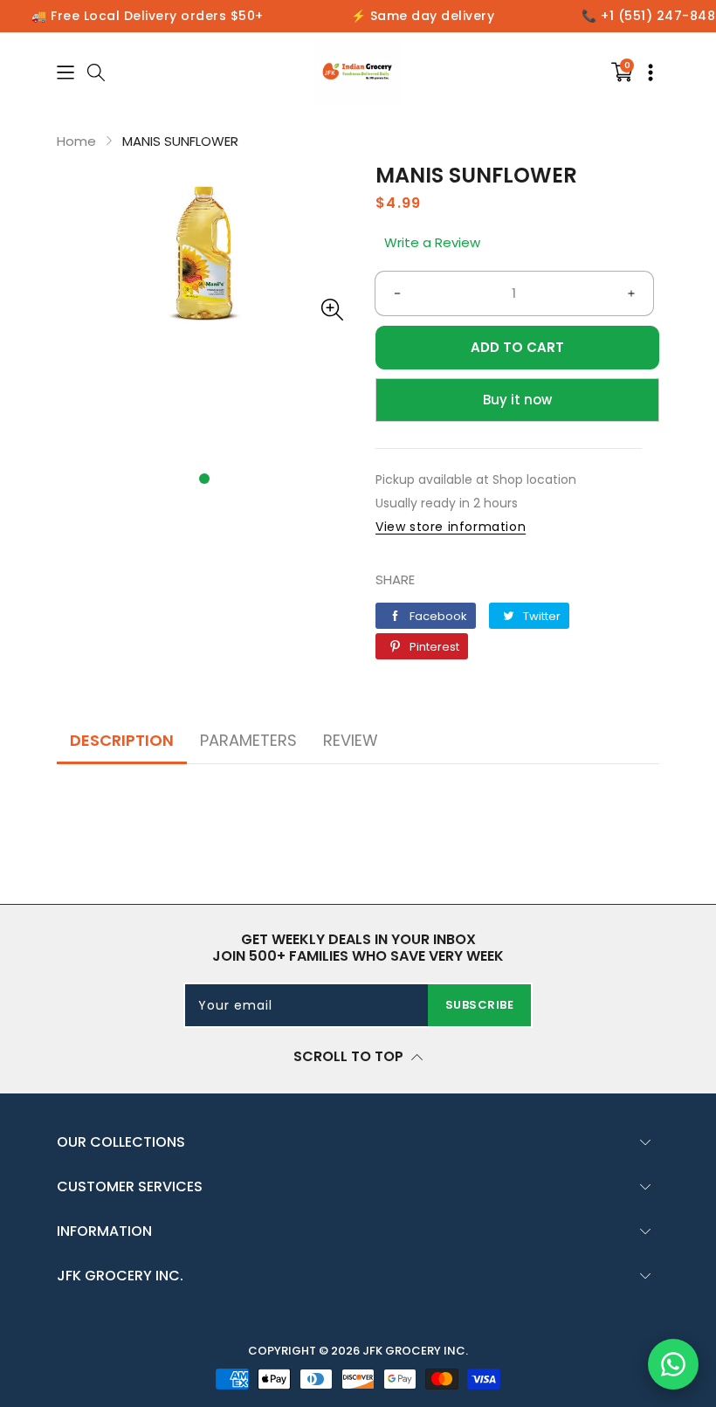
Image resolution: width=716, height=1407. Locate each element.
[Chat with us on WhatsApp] (673, 1364)
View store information (450, 526)
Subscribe (479, 1005)
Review (350, 740)
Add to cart (517, 347)
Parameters (248, 740)
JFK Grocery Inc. (415, 1350)
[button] (204, 478)
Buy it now (517, 399)
